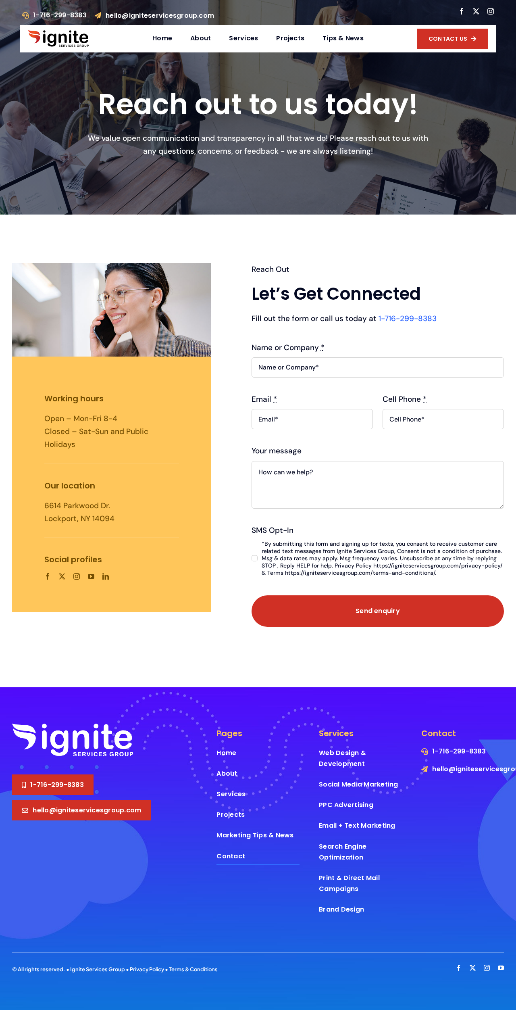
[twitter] (476, 11)
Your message (277, 451)
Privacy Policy (147, 969)
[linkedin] (105, 576)
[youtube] (91, 576)
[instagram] (490, 11)
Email (264, 399)
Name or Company (288, 347)
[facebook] (461, 11)
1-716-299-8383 (408, 318)
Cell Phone (405, 399)
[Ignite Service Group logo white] (72, 727)
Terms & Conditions (193, 969)
